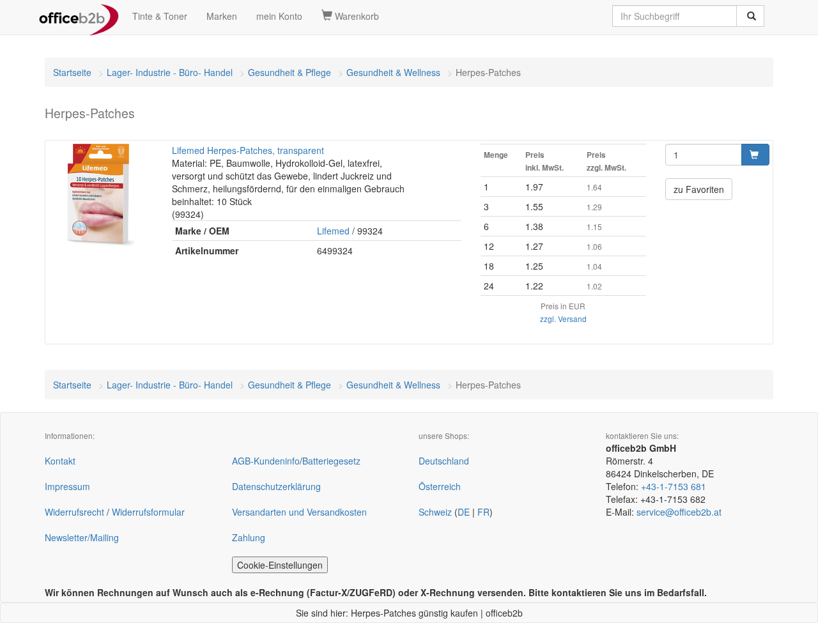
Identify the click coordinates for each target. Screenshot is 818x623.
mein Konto (279, 16)
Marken (221, 16)
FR (483, 511)
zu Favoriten (699, 189)
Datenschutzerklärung (276, 486)
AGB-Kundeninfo (266, 460)
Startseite (72, 72)
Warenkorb (355, 16)
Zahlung (248, 537)
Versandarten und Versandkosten (299, 511)
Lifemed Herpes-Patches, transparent (248, 150)
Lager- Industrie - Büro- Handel (170, 72)
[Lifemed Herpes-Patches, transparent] (101, 195)
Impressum (67, 486)
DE (464, 511)
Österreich (440, 486)
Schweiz (435, 511)
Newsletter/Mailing (82, 537)
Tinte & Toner (159, 16)
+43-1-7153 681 (673, 486)
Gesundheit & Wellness (393, 72)
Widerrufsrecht (74, 511)
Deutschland (444, 460)
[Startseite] (79, 16)
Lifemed (333, 230)
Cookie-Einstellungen (280, 564)
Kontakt (60, 460)
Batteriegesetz (331, 460)
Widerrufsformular (148, 511)
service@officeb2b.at (679, 511)
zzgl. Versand (563, 318)
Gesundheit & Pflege (289, 72)
